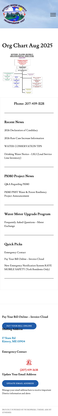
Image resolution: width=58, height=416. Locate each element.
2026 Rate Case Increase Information (24, 138)
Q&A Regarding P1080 (16, 184)
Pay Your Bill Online (19, 326)
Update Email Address (20, 383)
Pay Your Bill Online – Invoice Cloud (24, 259)
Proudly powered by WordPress (19, 410)
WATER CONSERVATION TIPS (23, 146)
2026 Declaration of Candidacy (21, 130)
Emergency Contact (15, 252)
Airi (47, 410)
